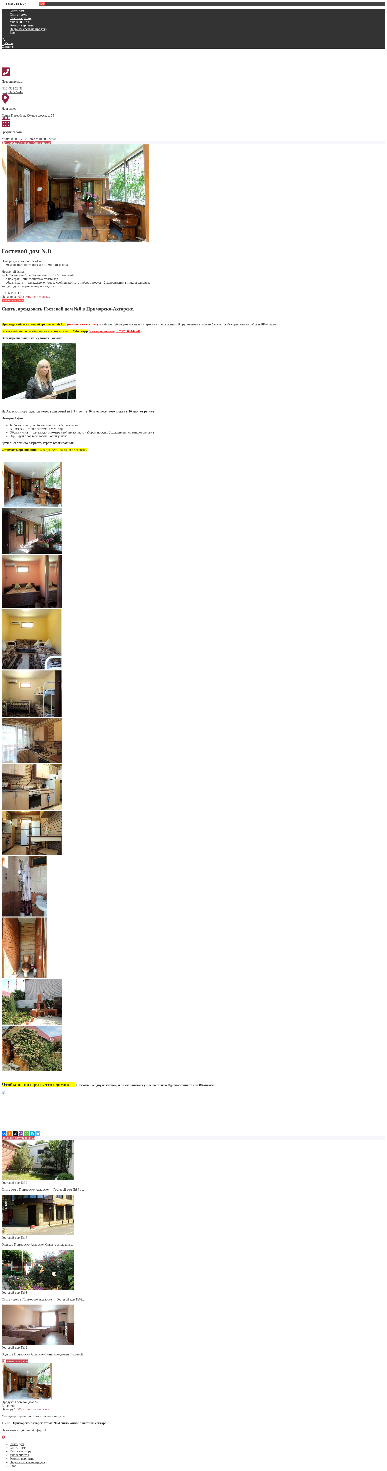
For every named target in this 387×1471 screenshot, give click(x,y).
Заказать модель (13, 300)
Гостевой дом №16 (14, 1237)
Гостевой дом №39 (14, 1182)
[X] (15, 1133)
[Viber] (21, 1133)
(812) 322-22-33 (12, 88)
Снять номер (18, 14)
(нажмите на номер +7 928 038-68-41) (115, 331)
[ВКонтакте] (4, 1133)
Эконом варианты (22, 25)
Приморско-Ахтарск (16, 142)
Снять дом (17, 11)
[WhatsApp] (26, 1133)
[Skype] (32, 1133)
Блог (13, 32)
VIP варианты (19, 21)
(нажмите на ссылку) (82, 324)
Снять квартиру (20, 18)
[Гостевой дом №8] (75, 241)
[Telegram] (37, 1133)
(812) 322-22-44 (12, 92)
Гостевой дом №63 (14, 1292)
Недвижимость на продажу (28, 29)
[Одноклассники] (9, 1133)
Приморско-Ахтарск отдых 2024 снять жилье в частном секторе (32, 58)
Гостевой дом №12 (14, 1347)
